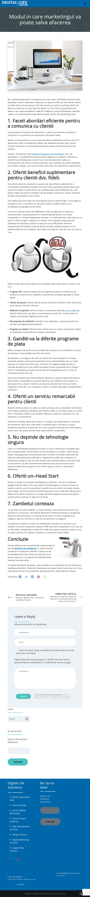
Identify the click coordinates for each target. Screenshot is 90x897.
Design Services (19, 834)
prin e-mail (71, 310)
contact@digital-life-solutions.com (68, 873)
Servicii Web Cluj (59, 894)
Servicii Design (19, 805)
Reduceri (14, 310)
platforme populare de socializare (48, 154)
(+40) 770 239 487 (15, 877)
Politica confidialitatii (32, 662)
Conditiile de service (54, 662)
